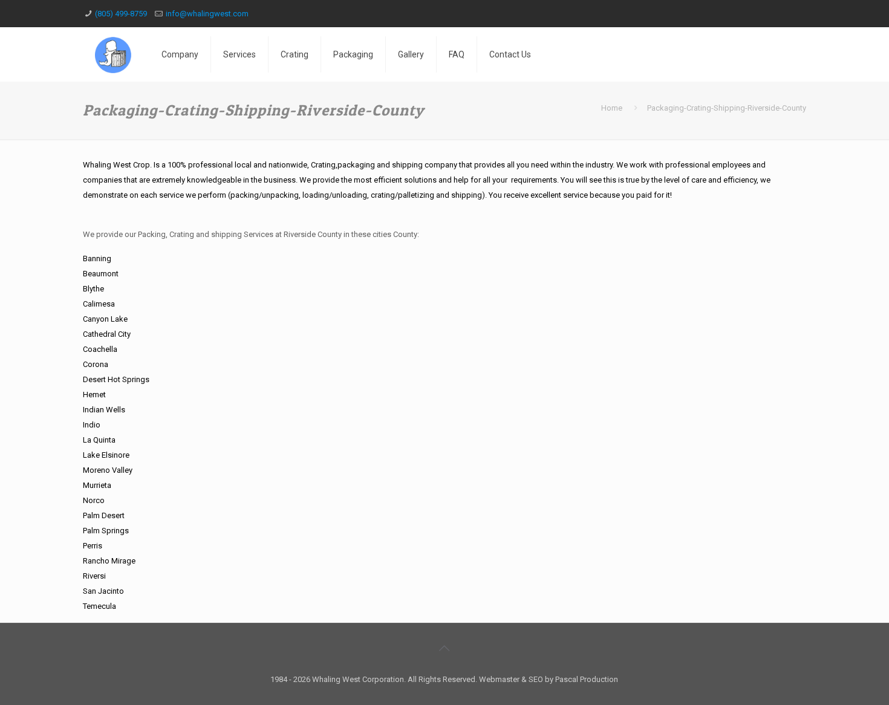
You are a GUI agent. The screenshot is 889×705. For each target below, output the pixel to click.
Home (611, 107)
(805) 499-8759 (121, 13)
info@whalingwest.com (207, 13)
